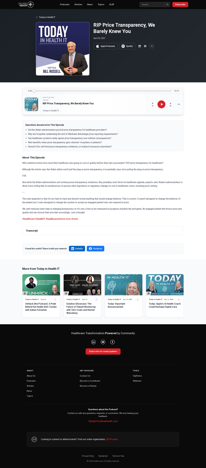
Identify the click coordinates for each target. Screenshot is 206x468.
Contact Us (85, 376)
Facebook (97, 248)
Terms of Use (118, 456)
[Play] (161, 104)
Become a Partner (88, 386)
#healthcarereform (55, 219)
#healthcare (28, 219)
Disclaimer (103, 456)
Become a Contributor (90, 381)
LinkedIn (79, 248)
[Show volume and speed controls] (179, 104)
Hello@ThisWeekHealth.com (103, 421)
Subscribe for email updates (103, 351)
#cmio (74, 219)
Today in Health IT (47, 17)
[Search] (167, 4)
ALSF (111, 4)
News (90, 4)
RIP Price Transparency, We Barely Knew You (68, 103)
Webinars (137, 381)
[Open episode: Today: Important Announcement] (123, 284)
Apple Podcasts (108, 46)
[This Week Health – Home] (26, 4)
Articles (78, 4)
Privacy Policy (88, 456)
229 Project (112, 439)
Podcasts (64, 4)
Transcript (32, 230)
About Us (31, 376)
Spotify (129, 46)
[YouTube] (103, 342)
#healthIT (40, 219)
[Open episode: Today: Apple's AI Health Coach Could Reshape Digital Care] (165, 284)
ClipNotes (137, 376)
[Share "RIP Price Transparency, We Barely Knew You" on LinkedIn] (139, 46)
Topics (101, 4)
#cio (68, 219)
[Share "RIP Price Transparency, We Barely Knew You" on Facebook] (145, 46)
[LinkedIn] (93, 342)
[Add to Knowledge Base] (152, 46)
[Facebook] (112, 342)
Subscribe (180, 4)
